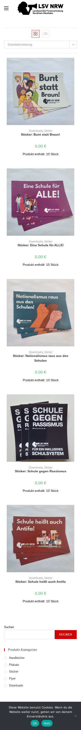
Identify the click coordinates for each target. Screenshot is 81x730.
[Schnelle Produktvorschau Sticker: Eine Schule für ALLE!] (75, 176)
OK (35, 723)
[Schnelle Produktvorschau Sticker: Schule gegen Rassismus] (75, 402)
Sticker (48, 130)
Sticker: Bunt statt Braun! (40, 134)
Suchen (9, 627)
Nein (47, 723)
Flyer (12, 678)
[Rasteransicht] (35, 34)
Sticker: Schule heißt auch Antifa (40, 581)
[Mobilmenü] (6, 8)
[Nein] (75, 716)
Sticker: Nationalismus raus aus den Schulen (40, 358)
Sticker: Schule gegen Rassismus (40, 471)
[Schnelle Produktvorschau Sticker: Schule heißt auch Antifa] (75, 512)
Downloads (36, 130)
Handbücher (17, 658)
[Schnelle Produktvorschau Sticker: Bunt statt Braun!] (75, 65)
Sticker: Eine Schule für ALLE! (41, 245)
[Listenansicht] (45, 34)
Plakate (14, 664)
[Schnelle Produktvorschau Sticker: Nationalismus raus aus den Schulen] (75, 286)
